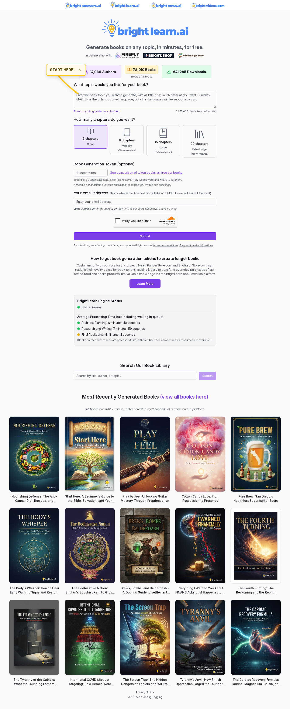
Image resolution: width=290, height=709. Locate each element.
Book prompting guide (88, 111)
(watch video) (111, 111)
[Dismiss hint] (79, 69)
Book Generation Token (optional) (104, 164)
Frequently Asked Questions (196, 245)
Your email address (142, 193)
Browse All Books (141, 76)
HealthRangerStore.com (155, 265)
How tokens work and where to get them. (157, 179)
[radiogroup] (145, 141)
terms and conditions (165, 245)
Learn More (145, 283)
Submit (145, 236)
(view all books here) (184, 397)
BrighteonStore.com (192, 265)
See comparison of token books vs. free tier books (146, 172)
